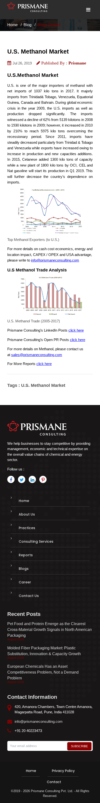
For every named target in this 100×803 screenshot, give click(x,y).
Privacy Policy (63, 770)
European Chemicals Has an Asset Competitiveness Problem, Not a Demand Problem (43, 672)
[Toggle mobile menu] (88, 9)
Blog (28, 25)
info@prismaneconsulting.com (39, 721)
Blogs (24, 568)
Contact (54, 781)
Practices (27, 527)
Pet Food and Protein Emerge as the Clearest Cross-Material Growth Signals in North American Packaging (49, 629)
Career (25, 582)
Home (12, 25)
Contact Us (29, 595)
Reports (26, 555)
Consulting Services (36, 541)
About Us (27, 514)
